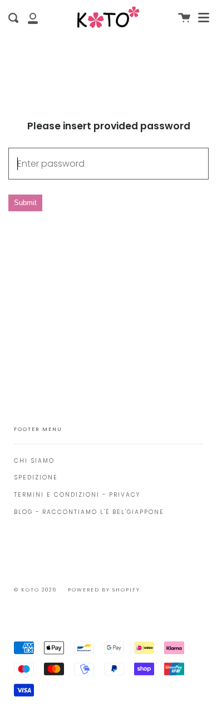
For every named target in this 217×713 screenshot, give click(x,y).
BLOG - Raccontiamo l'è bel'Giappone (89, 512)
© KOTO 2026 (35, 589)
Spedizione (36, 477)
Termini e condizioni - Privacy (77, 495)
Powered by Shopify (104, 589)
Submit (25, 202)
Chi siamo (34, 461)
